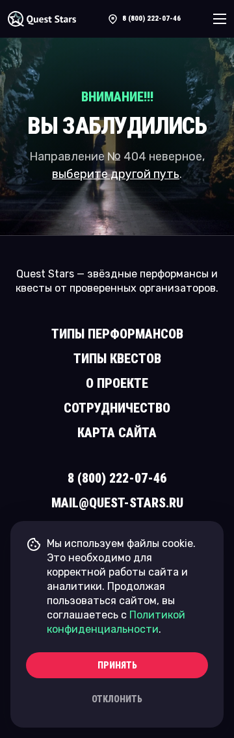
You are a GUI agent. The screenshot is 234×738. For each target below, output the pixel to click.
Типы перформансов (117, 334)
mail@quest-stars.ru (117, 503)
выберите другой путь (115, 174)
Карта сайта (117, 433)
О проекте (117, 383)
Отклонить (117, 699)
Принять (117, 665)
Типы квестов (117, 358)
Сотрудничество (117, 408)
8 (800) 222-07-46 (151, 18)
